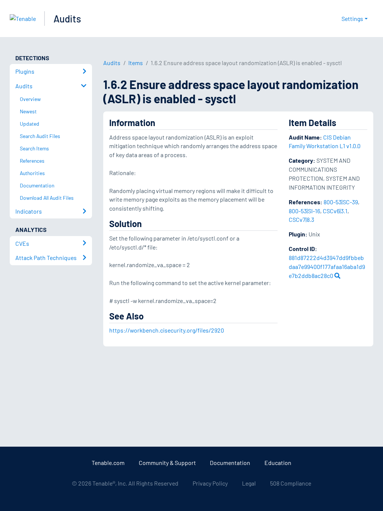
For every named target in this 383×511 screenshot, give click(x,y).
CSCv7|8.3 (301, 219)
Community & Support (167, 462)
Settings (352, 18)
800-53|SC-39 (341, 201)
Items (135, 62)
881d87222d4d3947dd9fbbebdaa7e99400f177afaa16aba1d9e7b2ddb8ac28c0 (327, 266)
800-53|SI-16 (304, 210)
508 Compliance (290, 483)
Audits (67, 18)
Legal (249, 483)
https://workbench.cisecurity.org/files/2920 (166, 330)
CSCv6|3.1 (335, 210)
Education (277, 462)
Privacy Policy (210, 483)
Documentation (230, 462)
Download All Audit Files (47, 198)
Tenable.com (108, 462)
